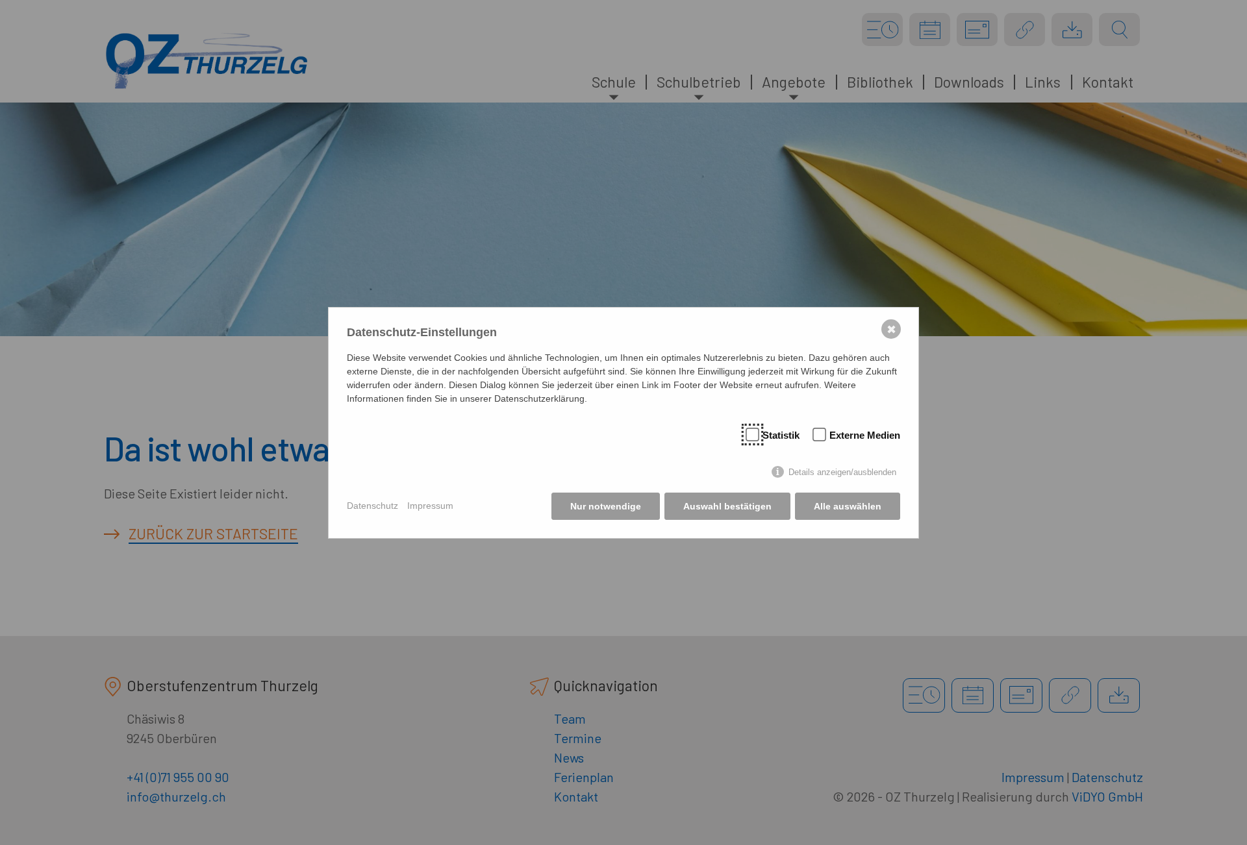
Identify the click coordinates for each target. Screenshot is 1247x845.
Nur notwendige (605, 506)
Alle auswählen (847, 506)
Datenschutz (372, 505)
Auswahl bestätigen (727, 506)
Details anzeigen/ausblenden (842, 472)
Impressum (430, 505)
